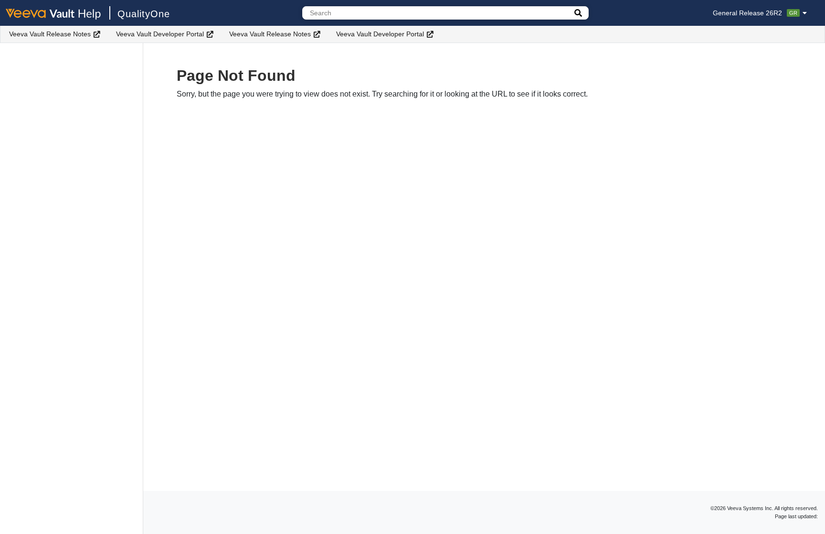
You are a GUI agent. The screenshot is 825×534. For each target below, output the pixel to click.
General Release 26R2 (755, 13)
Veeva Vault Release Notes (50, 34)
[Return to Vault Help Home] (58, 13)
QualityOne (143, 14)
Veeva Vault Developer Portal (160, 34)
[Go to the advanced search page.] (578, 13)
